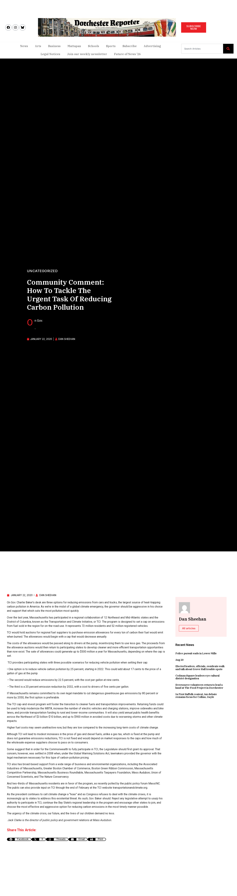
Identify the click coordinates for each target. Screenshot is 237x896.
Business (54, 46)
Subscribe (129, 46)
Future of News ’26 (127, 54)
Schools (93, 46)
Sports (111, 46)
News (24, 46)
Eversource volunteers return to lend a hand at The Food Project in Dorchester (199, 686)
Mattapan (74, 46)
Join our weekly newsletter (87, 54)
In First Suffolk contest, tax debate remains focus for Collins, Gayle (196, 696)
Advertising (152, 46)
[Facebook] (8, 27)
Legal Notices (50, 54)
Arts (38, 46)
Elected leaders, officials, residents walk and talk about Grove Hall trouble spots (200, 668)
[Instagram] (15, 27)
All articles (188, 628)
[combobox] (202, 49)
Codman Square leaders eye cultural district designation (197, 677)
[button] (19, 839)
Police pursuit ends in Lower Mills (196, 653)
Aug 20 (179, 659)
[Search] (228, 49)
